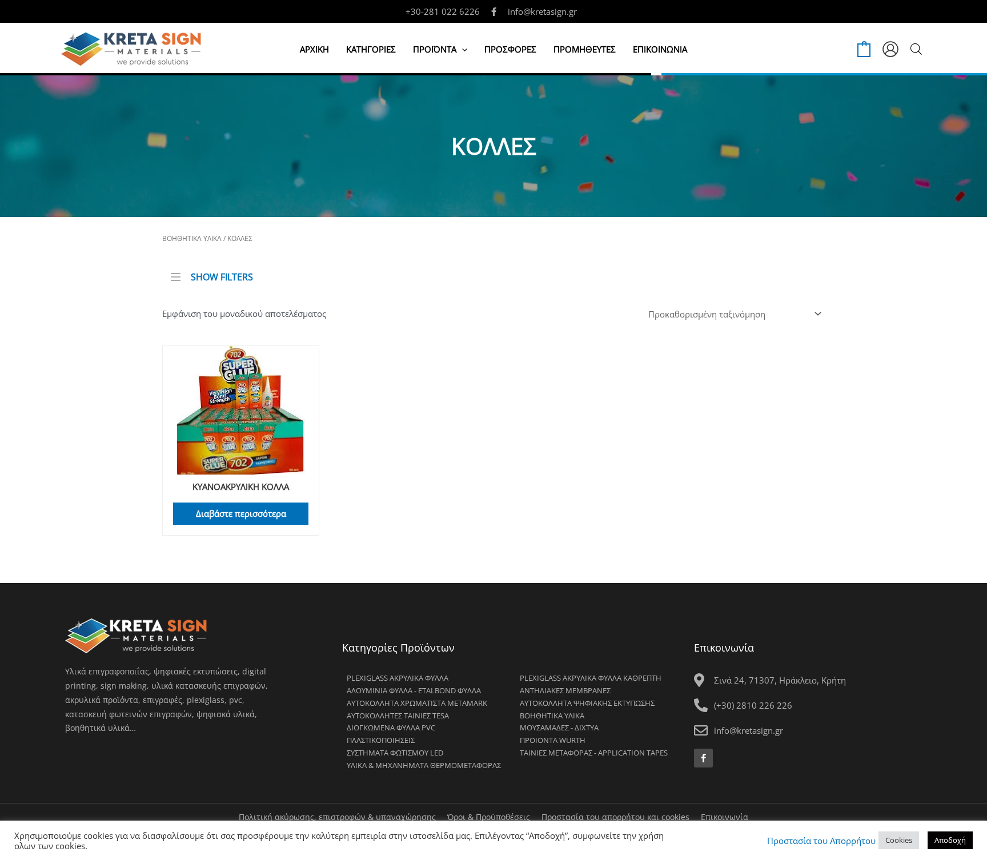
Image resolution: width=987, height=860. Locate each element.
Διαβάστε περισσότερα (241, 513)
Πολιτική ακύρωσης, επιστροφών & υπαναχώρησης (337, 816)
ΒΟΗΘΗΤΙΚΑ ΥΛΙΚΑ (192, 238)
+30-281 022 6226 (443, 11)
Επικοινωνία (724, 816)
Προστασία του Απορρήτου (821, 840)
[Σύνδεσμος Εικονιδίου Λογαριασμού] (890, 49)
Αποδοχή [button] (950, 840)
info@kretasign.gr (542, 11)
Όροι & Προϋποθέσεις (488, 816)
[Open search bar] (916, 48)
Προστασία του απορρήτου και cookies (615, 816)
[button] (461, 49)
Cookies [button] (898, 840)
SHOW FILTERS (222, 276)
